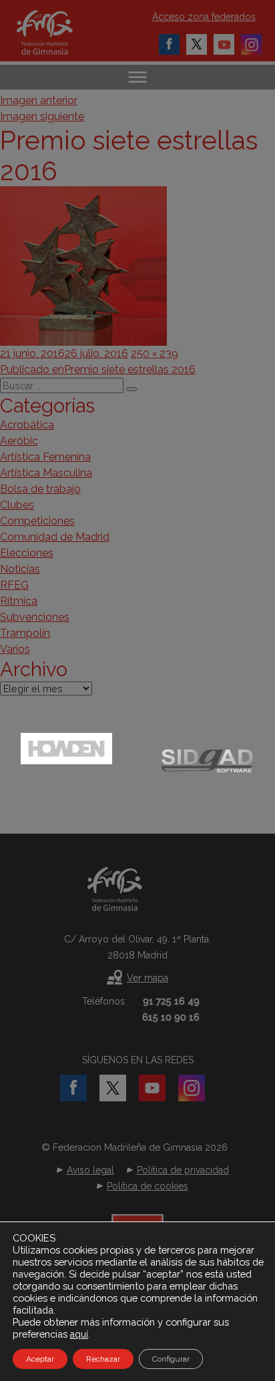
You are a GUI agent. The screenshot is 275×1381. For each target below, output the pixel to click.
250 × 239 (154, 353)
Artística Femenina (45, 457)
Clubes (17, 505)
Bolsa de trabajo (40, 489)
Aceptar (40, 1359)
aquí (79, 1334)
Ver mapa (147, 978)
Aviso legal (90, 1170)
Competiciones (37, 521)
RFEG (14, 585)
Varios (15, 649)
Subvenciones (34, 617)
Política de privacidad (183, 1170)
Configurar (171, 1359)
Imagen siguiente (42, 116)
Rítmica (18, 601)
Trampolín (25, 633)
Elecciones (26, 553)
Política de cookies (147, 1186)
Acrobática (27, 425)
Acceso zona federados (204, 16)
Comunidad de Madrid (54, 537)
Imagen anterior (38, 100)
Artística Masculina (46, 473)
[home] (58, 32)
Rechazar (103, 1359)
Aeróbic (19, 441)
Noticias (20, 569)
